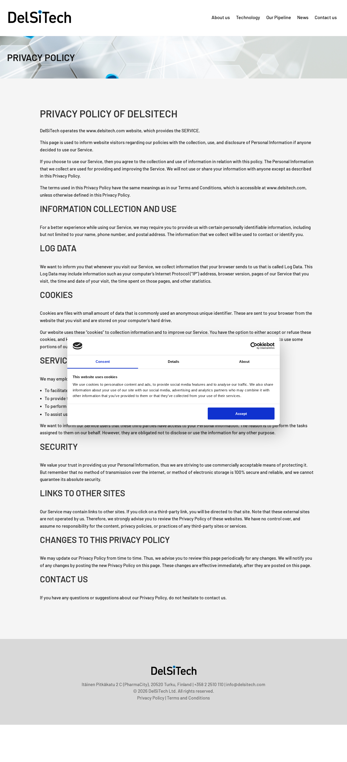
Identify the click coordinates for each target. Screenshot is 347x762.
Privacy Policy (150, 697)
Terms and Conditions (188, 697)
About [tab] (244, 361)
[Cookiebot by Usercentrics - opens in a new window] (254, 345)
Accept (241, 414)
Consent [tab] (103, 361)
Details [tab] (173, 361)
